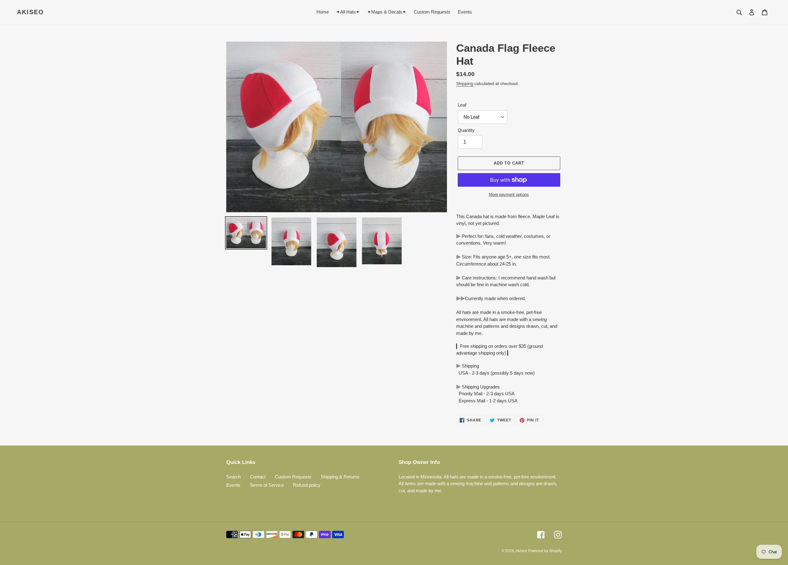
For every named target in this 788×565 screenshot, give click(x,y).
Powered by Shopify (545, 551)
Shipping (464, 83)
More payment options (509, 194)
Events (233, 485)
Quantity (466, 130)
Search (233, 476)
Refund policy (306, 485)
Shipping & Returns (340, 476)
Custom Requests (293, 476)
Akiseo (30, 12)
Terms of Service (267, 485)
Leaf (462, 105)
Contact (258, 476)
